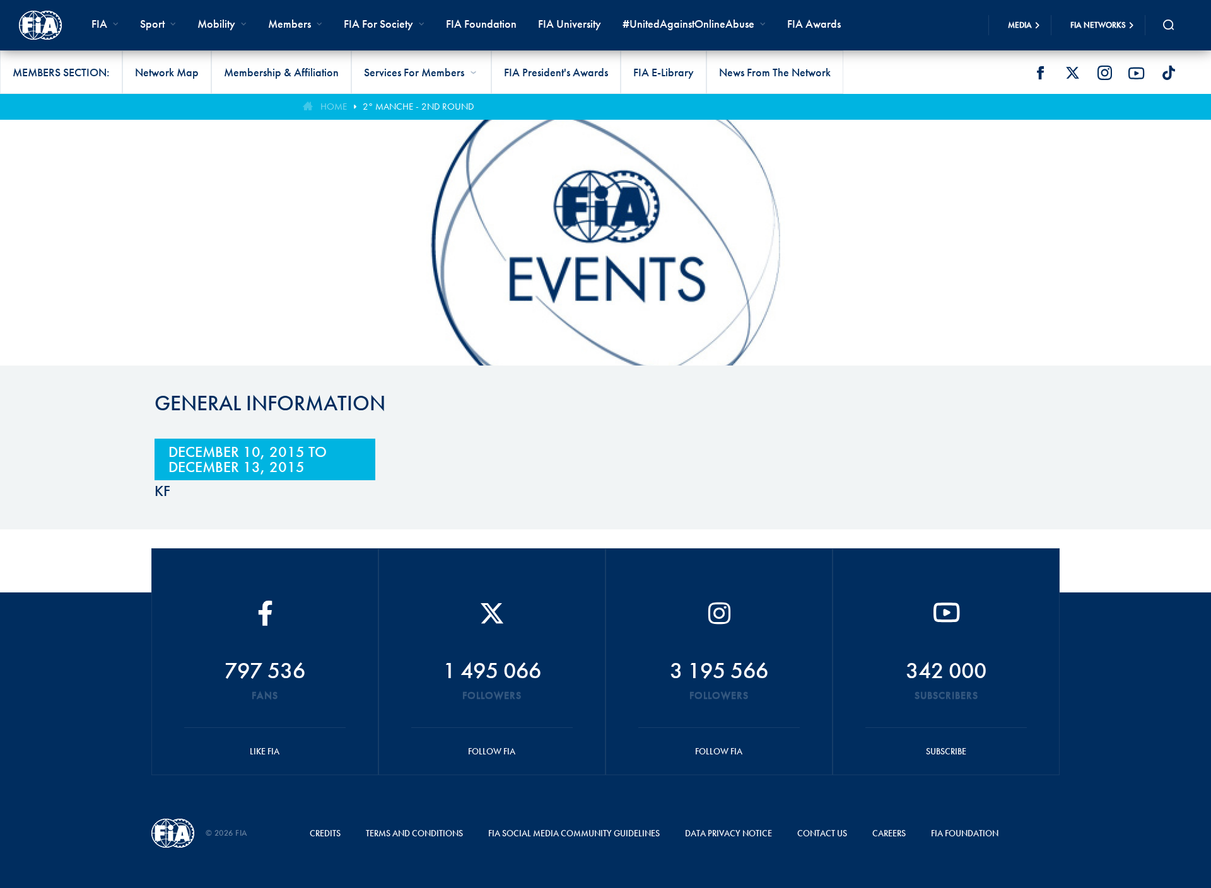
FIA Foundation (481, 23)
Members (289, 23)
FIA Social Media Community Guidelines (574, 833)
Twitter (1072, 73)
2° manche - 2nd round (418, 106)
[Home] (40, 25)
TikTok (1168, 73)
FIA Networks (1098, 25)
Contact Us (822, 833)
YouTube (1136, 73)
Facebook (1040, 73)
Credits (325, 833)
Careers (889, 833)
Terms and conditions (414, 833)
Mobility (216, 23)
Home (333, 106)
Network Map (167, 72)
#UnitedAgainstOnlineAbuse (688, 23)
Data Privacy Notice (728, 833)
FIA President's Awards (556, 72)
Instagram (1104, 73)
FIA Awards (814, 23)
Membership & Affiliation (281, 72)
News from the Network (775, 72)
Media (1020, 25)
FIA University (569, 23)
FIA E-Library (663, 72)
